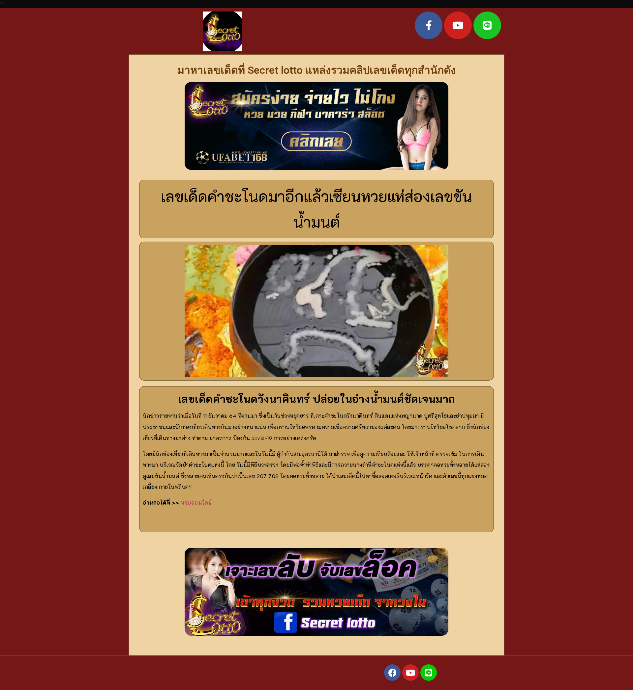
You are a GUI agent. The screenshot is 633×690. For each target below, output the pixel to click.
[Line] (487, 25)
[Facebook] (392, 672)
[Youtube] (458, 25)
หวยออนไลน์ (197, 502)
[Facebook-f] (428, 25)
